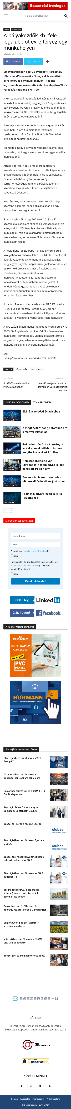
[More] (47, 61)
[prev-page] (5, 510)
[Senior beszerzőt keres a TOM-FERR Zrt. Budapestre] (59, 795)
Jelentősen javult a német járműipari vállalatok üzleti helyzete (53, 387)
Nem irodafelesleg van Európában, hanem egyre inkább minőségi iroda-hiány (43, 464)
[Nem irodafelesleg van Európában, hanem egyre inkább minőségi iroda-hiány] (12, 465)
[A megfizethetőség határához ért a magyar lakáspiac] (12, 432)
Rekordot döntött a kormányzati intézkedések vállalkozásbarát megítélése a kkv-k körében (43, 448)
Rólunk (14, 1098)
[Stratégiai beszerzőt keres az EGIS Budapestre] (59, 877)
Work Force (36, 369)
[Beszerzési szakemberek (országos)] (59, 960)
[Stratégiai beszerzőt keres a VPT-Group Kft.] (59, 762)
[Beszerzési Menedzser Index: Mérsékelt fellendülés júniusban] (12, 481)
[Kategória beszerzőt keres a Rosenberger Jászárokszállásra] (59, 779)
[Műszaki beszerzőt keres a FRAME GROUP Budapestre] (59, 943)
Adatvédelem (53, 1098)
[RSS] (49, 1086)
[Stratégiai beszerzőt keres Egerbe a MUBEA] (59, 845)
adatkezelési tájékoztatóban (24, 565)
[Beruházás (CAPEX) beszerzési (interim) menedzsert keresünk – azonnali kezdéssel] (59, 894)
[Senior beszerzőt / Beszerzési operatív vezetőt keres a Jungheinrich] (59, 910)
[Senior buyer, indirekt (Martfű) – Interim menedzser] (59, 927)
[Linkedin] (30, 1086)
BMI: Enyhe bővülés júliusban (41, 411)
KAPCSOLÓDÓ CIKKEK (17, 402)
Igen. (15, 555)
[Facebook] (21, 1086)
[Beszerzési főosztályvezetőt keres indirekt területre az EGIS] (59, 861)
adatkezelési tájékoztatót (35, 551)
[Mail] (40, 1086)
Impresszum (38, 1098)
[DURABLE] (35, 655)
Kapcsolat (25, 1098)
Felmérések (16, 29)
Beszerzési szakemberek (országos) (24, 955)
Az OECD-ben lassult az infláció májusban (17, 385)
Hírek (6, 29)
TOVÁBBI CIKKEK (42, 402)
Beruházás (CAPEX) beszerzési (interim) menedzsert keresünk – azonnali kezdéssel (21, 893)
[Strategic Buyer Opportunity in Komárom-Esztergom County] (59, 812)
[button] (5, 16)
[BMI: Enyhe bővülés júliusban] (12, 415)
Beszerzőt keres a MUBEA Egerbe (22, 824)
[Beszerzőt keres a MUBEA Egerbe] (59, 828)
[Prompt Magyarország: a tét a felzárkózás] (12, 498)
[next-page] (11, 510)
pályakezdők (21, 369)
